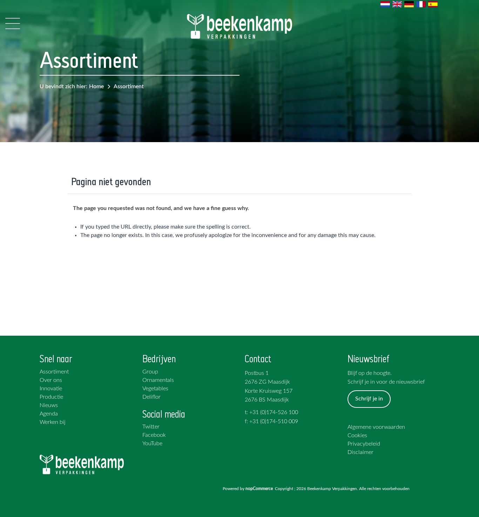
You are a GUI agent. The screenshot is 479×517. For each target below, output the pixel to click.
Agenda (49, 414)
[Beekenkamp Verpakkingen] (239, 26)
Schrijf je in (369, 398)
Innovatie (51, 388)
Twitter (151, 426)
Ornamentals (158, 380)
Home (96, 86)
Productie (51, 397)
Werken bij (53, 422)
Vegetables (155, 388)
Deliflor (151, 397)
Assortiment (129, 86)
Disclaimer (360, 452)
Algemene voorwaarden (376, 427)
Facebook (154, 435)
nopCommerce (260, 489)
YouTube (152, 443)
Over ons (51, 380)
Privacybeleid (364, 444)
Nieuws (49, 405)
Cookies (357, 435)
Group (150, 372)
